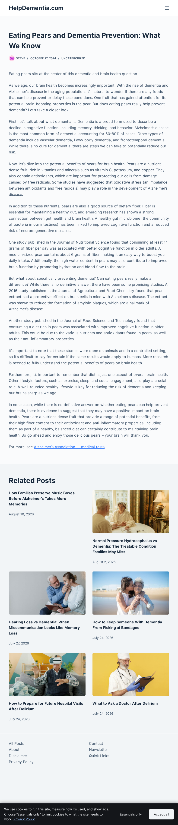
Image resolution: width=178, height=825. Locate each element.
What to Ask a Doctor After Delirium (125, 703)
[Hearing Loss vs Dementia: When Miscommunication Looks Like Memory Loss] (47, 593)
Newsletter (98, 749)
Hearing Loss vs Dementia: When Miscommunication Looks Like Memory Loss (44, 627)
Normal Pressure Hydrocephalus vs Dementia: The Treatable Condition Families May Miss (124, 546)
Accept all (161, 814)
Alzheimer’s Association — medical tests (69, 446)
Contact (96, 743)
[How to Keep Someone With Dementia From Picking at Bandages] (130, 593)
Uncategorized (73, 58)
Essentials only (131, 814)
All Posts (16, 743)
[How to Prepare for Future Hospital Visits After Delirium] (47, 674)
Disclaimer (18, 755)
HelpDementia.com (36, 7)
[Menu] (167, 8)
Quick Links (99, 755)
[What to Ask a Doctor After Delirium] (130, 674)
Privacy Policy (21, 761)
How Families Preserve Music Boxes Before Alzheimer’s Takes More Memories (42, 498)
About (14, 749)
